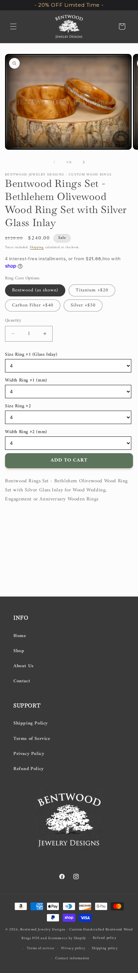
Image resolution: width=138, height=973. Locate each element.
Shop (18, 651)
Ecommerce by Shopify (67, 938)
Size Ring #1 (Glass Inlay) (31, 354)
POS (35, 938)
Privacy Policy (28, 754)
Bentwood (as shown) (35, 290)
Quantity (13, 320)
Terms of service (41, 948)
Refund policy (105, 938)
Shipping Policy (30, 723)
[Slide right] (83, 162)
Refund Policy (28, 769)
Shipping (37, 247)
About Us (23, 666)
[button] (13, 26)
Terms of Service (31, 739)
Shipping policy (105, 948)
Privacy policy (73, 948)
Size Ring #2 (18, 406)
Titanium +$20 (92, 290)
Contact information (72, 958)
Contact (21, 681)
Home (19, 636)
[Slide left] (54, 162)
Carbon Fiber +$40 (32, 305)
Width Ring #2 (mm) (26, 432)
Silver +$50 (83, 305)
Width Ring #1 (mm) (26, 380)
